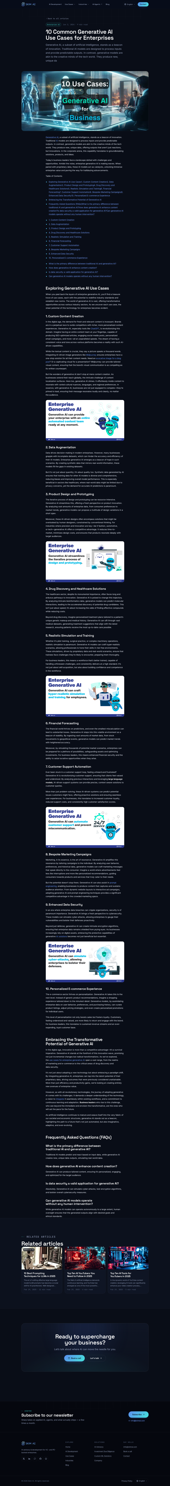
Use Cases (69, 4)
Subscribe (137, 1414)
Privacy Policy (127, 1481)
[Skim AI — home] (28, 4)
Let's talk (94, 1358)
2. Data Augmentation (59, 224)
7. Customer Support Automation (75, 192)
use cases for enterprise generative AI (67, 1060)
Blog (107, 4)
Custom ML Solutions (102, 1456)
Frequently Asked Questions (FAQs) (65, 204)
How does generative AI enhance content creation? (73, 268)
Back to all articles (58, 18)
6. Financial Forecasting (60, 241)
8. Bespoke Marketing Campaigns (105, 192)
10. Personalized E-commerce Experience (90, 195)
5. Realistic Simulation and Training (84, 188)
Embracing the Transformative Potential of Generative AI (75, 200)
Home (67, 1447)
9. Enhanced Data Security (61, 254)
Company (98, 1460)
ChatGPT (95, 328)
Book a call (76, 1358)
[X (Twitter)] (23, 1458)
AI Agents (96, 4)
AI (57, 141)
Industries (83, 4)
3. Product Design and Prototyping (78, 185)
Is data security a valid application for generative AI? (82, 211)
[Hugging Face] (46, 1458)
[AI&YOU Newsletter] (34, 1458)
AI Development (55, 4)
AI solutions (61, 936)
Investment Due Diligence (104, 1451)
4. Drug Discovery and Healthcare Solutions (69, 232)
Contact (143, 4)
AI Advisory (98, 1447)
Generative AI (52, 137)
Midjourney (91, 355)
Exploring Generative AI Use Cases (65, 182)
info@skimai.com (138, 1421)
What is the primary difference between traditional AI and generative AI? (82, 263)
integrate (60, 1099)
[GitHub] (40, 1458)
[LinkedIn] (29, 1458)
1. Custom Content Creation (94, 182)
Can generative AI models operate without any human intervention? (80, 276)
